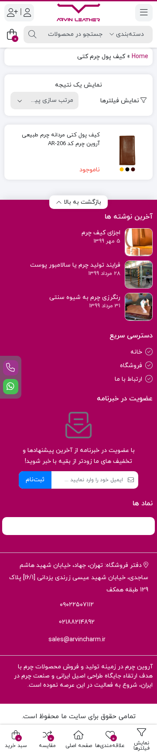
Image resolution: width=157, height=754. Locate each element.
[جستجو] (32, 34)
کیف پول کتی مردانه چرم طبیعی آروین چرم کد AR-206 (61, 139)
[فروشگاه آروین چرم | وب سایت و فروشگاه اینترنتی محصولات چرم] (78, 12)
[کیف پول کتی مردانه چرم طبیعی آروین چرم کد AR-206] (127, 152)
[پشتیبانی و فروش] (10, 367)
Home (140, 56)
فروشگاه (131, 365)
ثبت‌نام (35, 480)
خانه (136, 352)
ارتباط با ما (128, 379)
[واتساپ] (10, 386)
